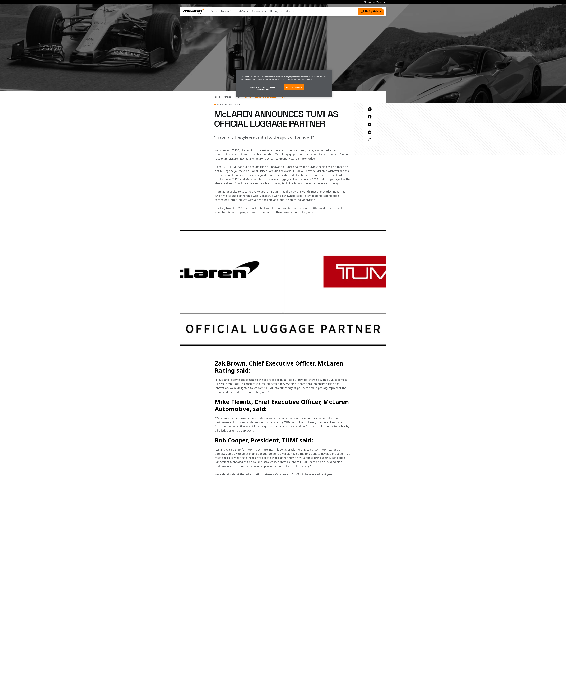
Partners (227, 97)
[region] (284, 83)
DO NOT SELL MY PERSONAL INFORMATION (262, 88)
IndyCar (242, 11)
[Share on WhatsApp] (369, 132)
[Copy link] (369, 139)
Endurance (258, 11)
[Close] (328, 73)
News (214, 11)
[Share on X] (369, 109)
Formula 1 (226, 11)
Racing (217, 97)
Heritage (274, 11)
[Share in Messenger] (369, 124)
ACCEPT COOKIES (294, 87)
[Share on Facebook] (369, 116)
